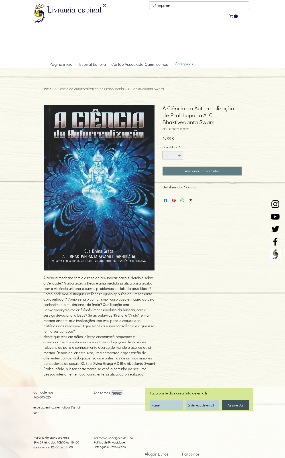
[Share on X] (190, 200)
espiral (90, 9)
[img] (117, 393)
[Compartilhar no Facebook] (165, 200)
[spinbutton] (173, 155)
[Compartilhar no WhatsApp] (182, 200)
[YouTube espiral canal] (275, 216)
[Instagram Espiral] (275, 204)
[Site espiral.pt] (275, 254)
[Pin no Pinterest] (174, 200)
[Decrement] (166, 155)
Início (47, 88)
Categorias (184, 64)
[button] (234, 16)
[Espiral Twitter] (275, 229)
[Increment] (179, 155)
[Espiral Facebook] (275, 241)
